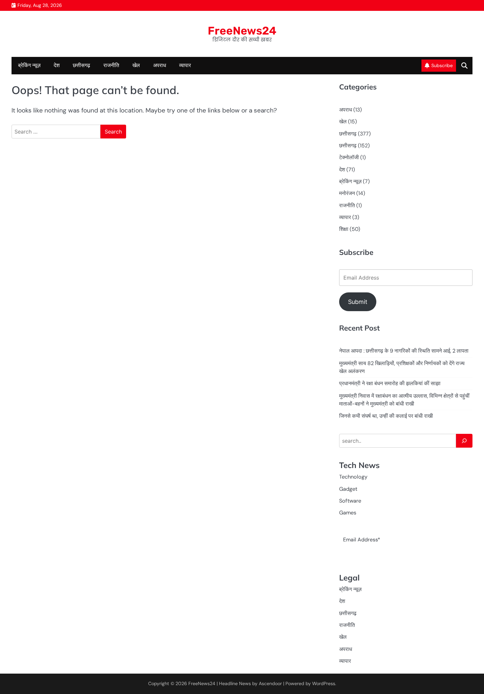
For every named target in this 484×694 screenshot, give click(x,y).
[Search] (464, 441)
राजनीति (111, 65)
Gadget (348, 488)
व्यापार (185, 65)
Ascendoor (270, 683)
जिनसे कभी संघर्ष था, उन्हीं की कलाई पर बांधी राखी (386, 415)
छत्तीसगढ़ (348, 145)
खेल (136, 65)
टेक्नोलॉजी (349, 157)
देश (57, 65)
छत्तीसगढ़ (81, 65)
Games (347, 512)
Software (350, 500)
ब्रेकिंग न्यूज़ (29, 65)
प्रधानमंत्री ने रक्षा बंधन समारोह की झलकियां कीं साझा (390, 383)
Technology (353, 476)
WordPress (323, 683)
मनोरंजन (347, 193)
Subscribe (442, 65)
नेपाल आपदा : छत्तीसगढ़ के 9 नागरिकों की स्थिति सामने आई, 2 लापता (404, 350)
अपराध (159, 65)
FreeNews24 (242, 30)
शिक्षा (343, 229)
